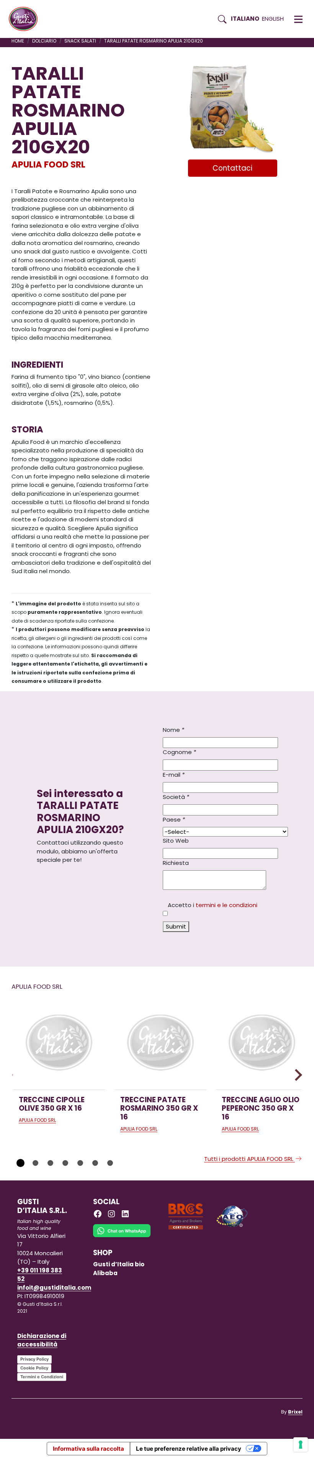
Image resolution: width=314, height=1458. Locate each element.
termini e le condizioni (226, 905)
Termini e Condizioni (41, 1376)
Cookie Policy (34, 1368)
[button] (298, 19)
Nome (173, 730)
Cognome (179, 752)
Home (17, 41)
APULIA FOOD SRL (48, 164)
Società (176, 797)
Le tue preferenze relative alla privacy (188, 1448)
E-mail (174, 775)
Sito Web (176, 841)
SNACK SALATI (80, 41)
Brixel (295, 1412)
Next (296, 1075)
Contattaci (232, 168)
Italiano (245, 19)
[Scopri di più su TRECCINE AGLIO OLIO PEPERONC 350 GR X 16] (262, 1044)
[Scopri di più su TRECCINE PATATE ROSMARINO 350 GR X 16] (160, 1044)
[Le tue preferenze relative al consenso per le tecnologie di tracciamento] (300, 1444)
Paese (174, 819)
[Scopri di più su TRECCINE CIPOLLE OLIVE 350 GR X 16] (59, 1044)
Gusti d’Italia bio (118, 1264)
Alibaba (105, 1273)
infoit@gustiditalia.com (54, 1288)
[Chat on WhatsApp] (121, 1236)
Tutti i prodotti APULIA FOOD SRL (249, 1159)
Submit (176, 926)
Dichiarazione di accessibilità (41, 1340)
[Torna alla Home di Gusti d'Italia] (26, 19)
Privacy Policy (34, 1359)
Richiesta (176, 863)
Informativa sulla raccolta (88, 1448)
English (273, 19)
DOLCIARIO (44, 41)
